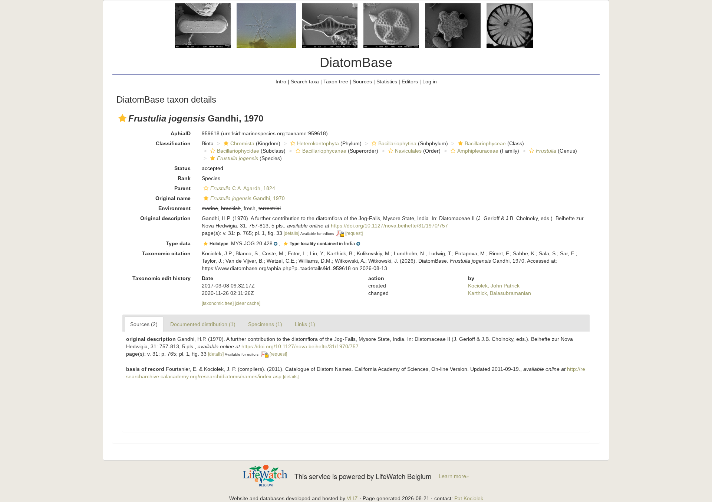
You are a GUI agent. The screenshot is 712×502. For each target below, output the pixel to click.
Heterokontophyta (318, 143)
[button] (122, 118)
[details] (291, 233)
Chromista (242, 143)
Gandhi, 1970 (247, 198)
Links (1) (305, 324)
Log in (429, 81)
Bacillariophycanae (324, 151)
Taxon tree (335, 81)
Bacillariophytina (397, 143)
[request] (354, 233)
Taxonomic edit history (161, 278)
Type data (178, 243)
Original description (165, 218)
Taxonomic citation (166, 253)
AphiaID (181, 133)
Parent (182, 188)
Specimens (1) (265, 324)
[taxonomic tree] (218, 303)
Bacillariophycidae (238, 151)
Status (182, 168)
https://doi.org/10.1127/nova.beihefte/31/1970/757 (389, 226)
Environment (174, 208)
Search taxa (305, 81)
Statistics (386, 81)
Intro (281, 81)
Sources (362, 81)
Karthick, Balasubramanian (499, 293)
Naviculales (408, 151)
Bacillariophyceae (485, 143)
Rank (184, 178)
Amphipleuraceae (477, 151)
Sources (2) (144, 324)
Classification (173, 143)
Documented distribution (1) (202, 324)
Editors (410, 81)
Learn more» (454, 476)
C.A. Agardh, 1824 (242, 188)
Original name (173, 198)
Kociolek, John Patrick (494, 286)
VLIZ (352, 498)
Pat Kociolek (468, 498)
